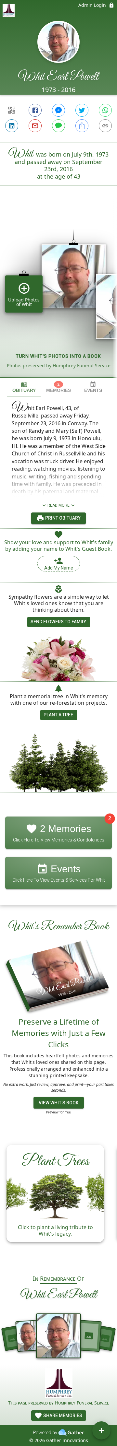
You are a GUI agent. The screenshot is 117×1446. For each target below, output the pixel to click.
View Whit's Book (59, 1102)
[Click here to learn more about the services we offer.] (58, 1384)
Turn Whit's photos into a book (58, 356)
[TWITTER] (81, 110)
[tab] (24, 387)
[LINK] (105, 125)
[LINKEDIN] (11, 125)
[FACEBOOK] (35, 110)
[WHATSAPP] (105, 110)
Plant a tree (58, 714)
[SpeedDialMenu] (101, 1430)
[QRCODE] (11, 110)
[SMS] (58, 125)
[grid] (58, 292)
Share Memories (62, 1415)
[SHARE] (81, 125)
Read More (58, 505)
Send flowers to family (58, 621)
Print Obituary (62, 518)
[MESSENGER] (58, 110)
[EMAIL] (35, 125)
